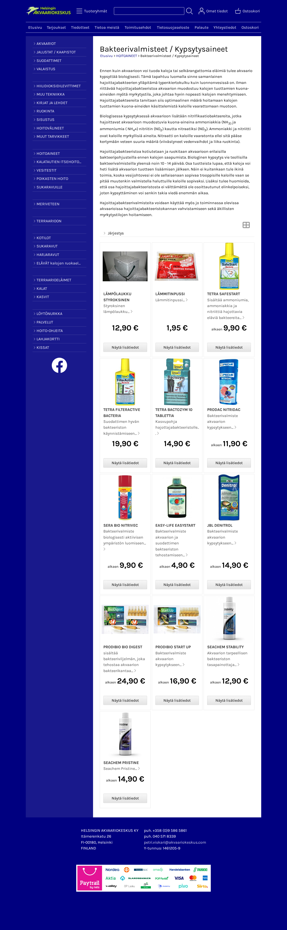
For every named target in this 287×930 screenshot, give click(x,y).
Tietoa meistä (107, 27)
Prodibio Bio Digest (122, 647)
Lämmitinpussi (170, 294)
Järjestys (116, 233)
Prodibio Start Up (173, 647)
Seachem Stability (225, 647)
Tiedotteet (80, 27)
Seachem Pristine (121, 762)
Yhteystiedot (224, 27)
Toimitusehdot (138, 27)
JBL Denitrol (220, 525)
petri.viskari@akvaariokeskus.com (175, 842)
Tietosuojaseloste (173, 27)
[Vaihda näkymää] (246, 226)
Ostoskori (250, 27)
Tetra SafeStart (223, 294)
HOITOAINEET (126, 56)
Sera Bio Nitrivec (120, 525)
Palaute (202, 27)
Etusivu (35, 27)
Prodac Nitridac (223, 409)
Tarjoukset (56, 27)
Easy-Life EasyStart (175, 525)
